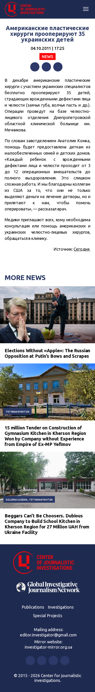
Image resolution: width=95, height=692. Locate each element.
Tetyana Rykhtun (17, 411)
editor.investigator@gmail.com (48, 634)
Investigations (61, 607)
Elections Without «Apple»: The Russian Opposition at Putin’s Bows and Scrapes (47, 353)
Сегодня (82, 249)
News (47, 56)
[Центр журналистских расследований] (26, 9)
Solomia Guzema (16, 499)
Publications (33, 607)
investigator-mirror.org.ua (48, 647)
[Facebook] (34, 66)
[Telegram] (57, 66)
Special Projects (47, 615)
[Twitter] (46, 66)
